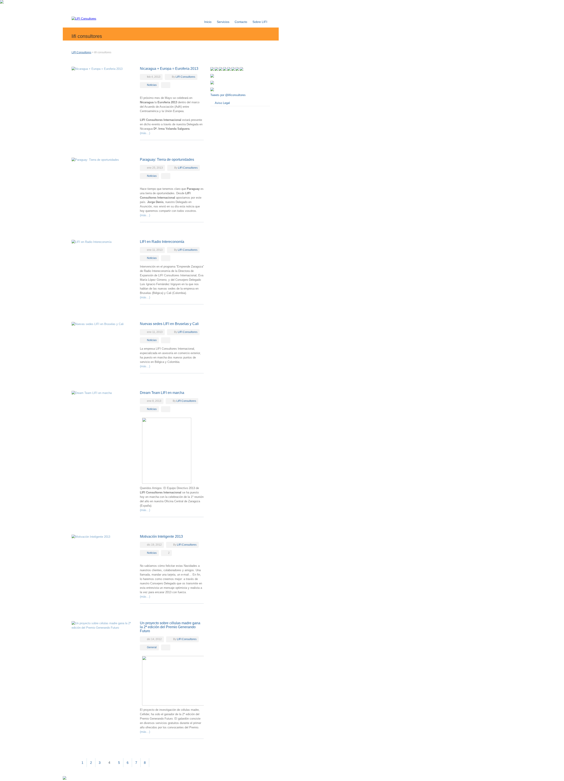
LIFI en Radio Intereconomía (162, 242)
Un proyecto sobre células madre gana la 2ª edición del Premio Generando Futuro (170, 627)
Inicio (208, 22)
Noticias (152, 85)
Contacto (241, 22)
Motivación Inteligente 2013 (161, 536)
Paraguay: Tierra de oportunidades (167, 159)
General (152, 647)
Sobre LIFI (259, 22)
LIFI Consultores (81, 52)
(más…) (145, 133)
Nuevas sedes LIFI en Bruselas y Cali (169, 324)
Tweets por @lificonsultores (228, 95)
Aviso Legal (222, 103)
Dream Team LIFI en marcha (162, 393)
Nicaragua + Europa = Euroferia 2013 (169, 68)
